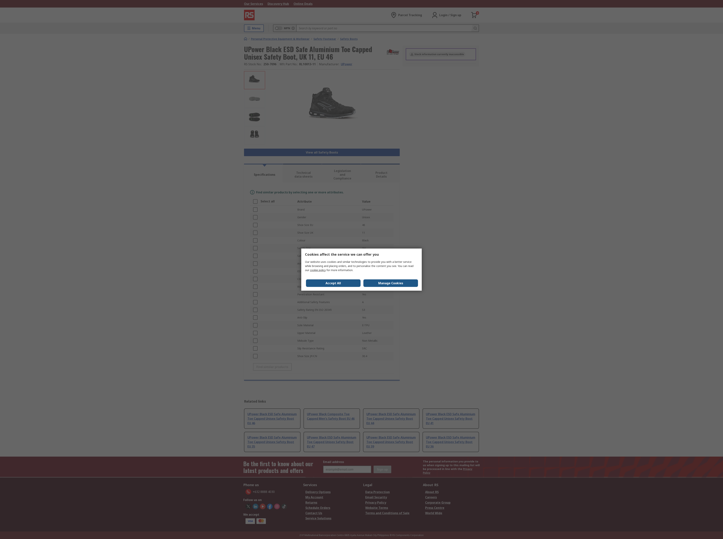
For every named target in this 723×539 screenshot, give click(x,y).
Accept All (333, 283)
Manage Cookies (390, 283)
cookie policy (318, 270)
